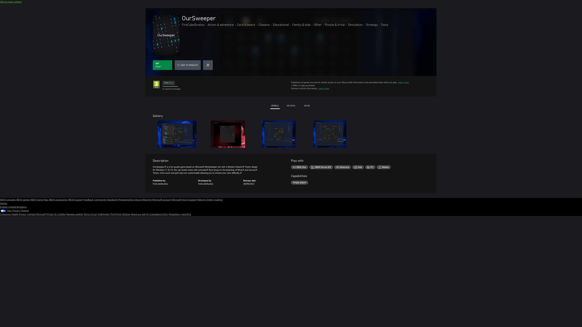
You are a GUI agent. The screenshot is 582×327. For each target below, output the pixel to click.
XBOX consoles (8, 199)
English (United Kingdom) (13, 206)
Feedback (88, 199)
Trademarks (103, 214)
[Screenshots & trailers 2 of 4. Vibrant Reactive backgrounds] (228, 134)
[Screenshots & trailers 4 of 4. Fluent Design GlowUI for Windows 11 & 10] (330, 134)
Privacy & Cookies (55, 214)
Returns (201, 199)
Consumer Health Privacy (13, 214)
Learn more (403, 82)
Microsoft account (161, 199)
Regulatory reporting (180, 214)
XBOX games (23, 199)
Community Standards (106, 199)
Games (3, 203)
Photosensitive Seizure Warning (135, 199)
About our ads (138, 214)
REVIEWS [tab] (291, 105)
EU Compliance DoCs (157, 214)
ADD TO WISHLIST (189, 65)
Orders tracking (214, 199)
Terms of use (90, 214)
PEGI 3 (167, 83)
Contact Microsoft (36, 214)
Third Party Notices (120, 214)
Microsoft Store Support (184, 199)
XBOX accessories (58, 199)
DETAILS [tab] (275, 105)
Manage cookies (74, 214)
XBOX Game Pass (39, 199)
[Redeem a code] (208, 65)
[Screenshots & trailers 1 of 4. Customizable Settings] (177, 134)
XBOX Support (75, 199)
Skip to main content (11, 1)
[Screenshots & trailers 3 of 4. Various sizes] (279, 134)
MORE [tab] (307, 105)
